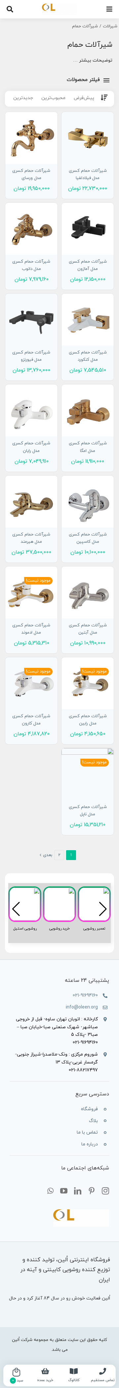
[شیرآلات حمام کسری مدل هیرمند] (31, 502)
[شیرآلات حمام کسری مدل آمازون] (87, 229)
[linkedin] (77, 1191)
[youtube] (63, 1191)
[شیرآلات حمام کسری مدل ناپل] (87, 774)
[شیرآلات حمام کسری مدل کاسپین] (87, 502)
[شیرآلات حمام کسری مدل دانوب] (31, 229)
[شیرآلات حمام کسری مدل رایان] (31, 410)
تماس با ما (87, 1132)
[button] (16, 909)
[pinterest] (91, 1191)
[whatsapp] (50, 1191)
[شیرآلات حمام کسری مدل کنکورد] (87, 320)
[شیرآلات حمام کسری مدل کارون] (31, 683)
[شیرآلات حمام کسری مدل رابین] (87, 683)
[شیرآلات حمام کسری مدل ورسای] (31, 138)
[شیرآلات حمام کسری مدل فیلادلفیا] (87, 138)
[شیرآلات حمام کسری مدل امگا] (87, 410)
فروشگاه (89, 1109)
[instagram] (105, 1191)
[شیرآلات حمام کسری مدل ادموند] (31, 592)
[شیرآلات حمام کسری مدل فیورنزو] (31, 320)
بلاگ (93, 1121)
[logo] (59, 6)
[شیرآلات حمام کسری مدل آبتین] (87, 592)
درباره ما (89, 1144)
